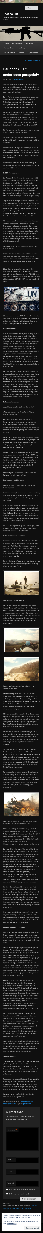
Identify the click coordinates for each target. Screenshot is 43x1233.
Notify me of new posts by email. (19, 1194)
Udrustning (21, 48)
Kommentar (12, 1130)
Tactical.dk (10, 14)
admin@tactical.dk (9, 1104)
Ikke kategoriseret (9, 53)
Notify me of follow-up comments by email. (22, 1189)
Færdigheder (29, 43)
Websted (11, 1183)
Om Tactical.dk (17, 43)
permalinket (27, 1104)
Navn (11, 1159)
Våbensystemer (9, 48)
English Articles (33, 53)
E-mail (11, 1171)
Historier (21, 53)
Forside (6, 43)
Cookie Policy (11, 1224)
